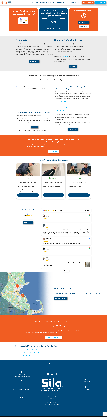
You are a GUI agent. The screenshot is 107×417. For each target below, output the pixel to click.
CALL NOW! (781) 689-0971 (28, 195)
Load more (66, 270)
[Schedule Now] (85, 387)
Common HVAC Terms (76, 363)
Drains (53, 2)
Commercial (58, 2)
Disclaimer (20, 198)
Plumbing (42, 2)
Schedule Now (85, 389)
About (64, 2)
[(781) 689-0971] (85, 379)
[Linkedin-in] (52, 374)
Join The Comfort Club (64, 363)
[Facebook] (48, 374)
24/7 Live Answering (21, 384)
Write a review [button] (86, 210)
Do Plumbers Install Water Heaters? (25, 356)
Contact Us (65, 56)
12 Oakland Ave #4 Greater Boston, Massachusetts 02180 (22, 375)
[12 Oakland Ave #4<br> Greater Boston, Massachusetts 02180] (22, 372)
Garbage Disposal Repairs (62, 102)
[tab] (73, 101)
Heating (37, 2)
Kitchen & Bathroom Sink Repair (64, 107)
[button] (23, 20)
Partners (21, 397)
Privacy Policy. (56, 404)
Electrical (48, 2)
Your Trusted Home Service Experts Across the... (47, 363)
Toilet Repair (60, 105)
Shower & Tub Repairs (62, 111)
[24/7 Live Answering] (22, 381)
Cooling (32, 2)
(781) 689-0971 (85, 382)
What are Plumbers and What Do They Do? (27, 350)
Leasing (72, 2)
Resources (77, 2)
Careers (69, 2)
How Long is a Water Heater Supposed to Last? (28, 353)
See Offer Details (53, 28)
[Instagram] (56, 374)
